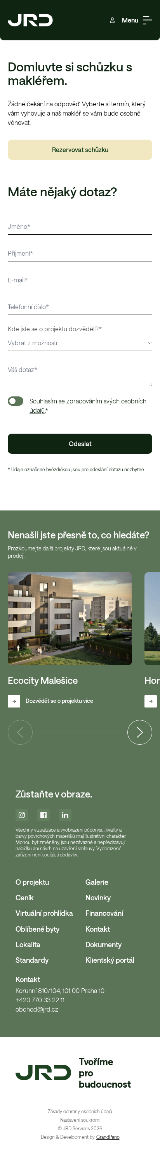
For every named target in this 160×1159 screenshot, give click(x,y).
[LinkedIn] (65, 815)
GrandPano (108, 1137)
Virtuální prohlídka (44, 913)
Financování (104, 913)
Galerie (96, 882)
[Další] (139, 732)
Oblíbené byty (37, 929)
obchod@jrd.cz (37, 1009)
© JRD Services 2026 (80, 1128)
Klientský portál (109, 960)
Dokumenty (103, 944)
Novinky (98, 897)
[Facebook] (43, 815)
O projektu (32, 882)
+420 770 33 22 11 (40, 1000)
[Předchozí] (20, 732)
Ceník (25, 897)
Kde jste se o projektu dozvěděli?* (55, 328)
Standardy (32, 960)
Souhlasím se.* (88, 405)
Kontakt (97, 929)
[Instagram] (22, 815)
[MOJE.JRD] (112, 20)
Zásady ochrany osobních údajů (80, 1111)
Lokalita (28, 944)
